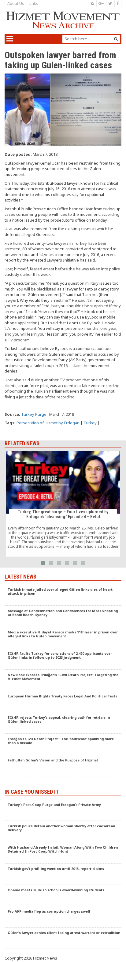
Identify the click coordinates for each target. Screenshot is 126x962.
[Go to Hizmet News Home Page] (63, 20)
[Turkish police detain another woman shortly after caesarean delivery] (63, 831)
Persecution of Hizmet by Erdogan (48, 423)
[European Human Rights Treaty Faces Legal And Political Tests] (63, 701)
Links (33, 3)
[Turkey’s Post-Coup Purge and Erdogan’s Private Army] (63, 810)
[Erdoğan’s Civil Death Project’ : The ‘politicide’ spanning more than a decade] (63, 744)
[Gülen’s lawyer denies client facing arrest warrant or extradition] (63, 938)
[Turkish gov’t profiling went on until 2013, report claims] (63, 874)
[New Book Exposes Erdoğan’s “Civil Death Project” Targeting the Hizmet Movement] (63, 680)
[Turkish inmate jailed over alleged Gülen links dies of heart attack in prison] (63, 595)
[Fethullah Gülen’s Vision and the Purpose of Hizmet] (63, 765)
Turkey (90, 423)
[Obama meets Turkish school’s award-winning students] (63, 895)
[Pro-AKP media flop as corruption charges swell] (63, 917)
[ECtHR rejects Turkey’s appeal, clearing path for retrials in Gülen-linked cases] (63, 723)
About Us (15, 3)
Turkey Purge (33, 414)
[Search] (116, 39)
